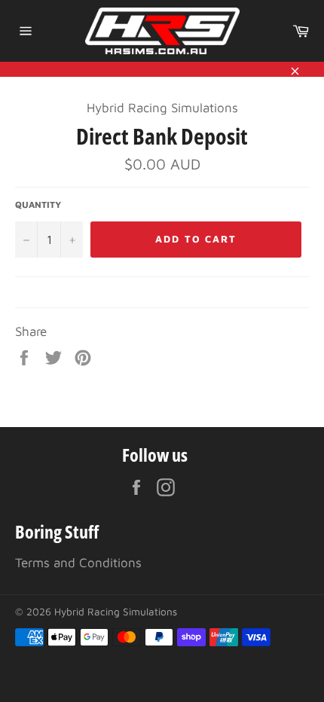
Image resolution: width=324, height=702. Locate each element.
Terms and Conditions (78, 562)
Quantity (38, 204)
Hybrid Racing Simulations (115, 612)
